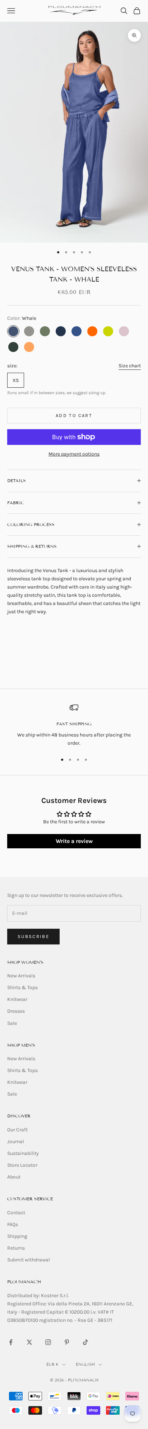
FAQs (12, 1224)
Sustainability (23, 1153)
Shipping (17, 1236)
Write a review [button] (74, 841)
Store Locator (22, 1165)
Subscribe (33, 936)
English (85, 1364)
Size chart (130, 366)
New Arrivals (21, 976)
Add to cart (74, 415)
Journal (15, 1141)
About (13, 1177)
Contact (16, 1213)
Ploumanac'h (24, 1281)
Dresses (16, 1011)
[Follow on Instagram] (48, 1342)
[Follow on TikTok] (85, 1342)
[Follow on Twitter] (29, 1342)
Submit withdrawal (28, 1260)
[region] (74, 725)
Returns (16, 1248)
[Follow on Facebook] (10, 1342)
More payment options (74, 454)
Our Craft (17, 1130)
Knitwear (17, 999)
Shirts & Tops (22, 987)
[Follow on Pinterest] (66, 1342)
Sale (12, 1023)
